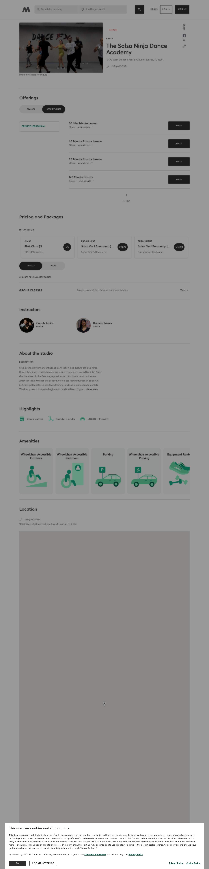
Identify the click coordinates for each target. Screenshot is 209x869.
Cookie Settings (43, 863)
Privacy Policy (136, 855)
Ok (17, 863)
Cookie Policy (193, 863)
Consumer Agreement (95, 855)
